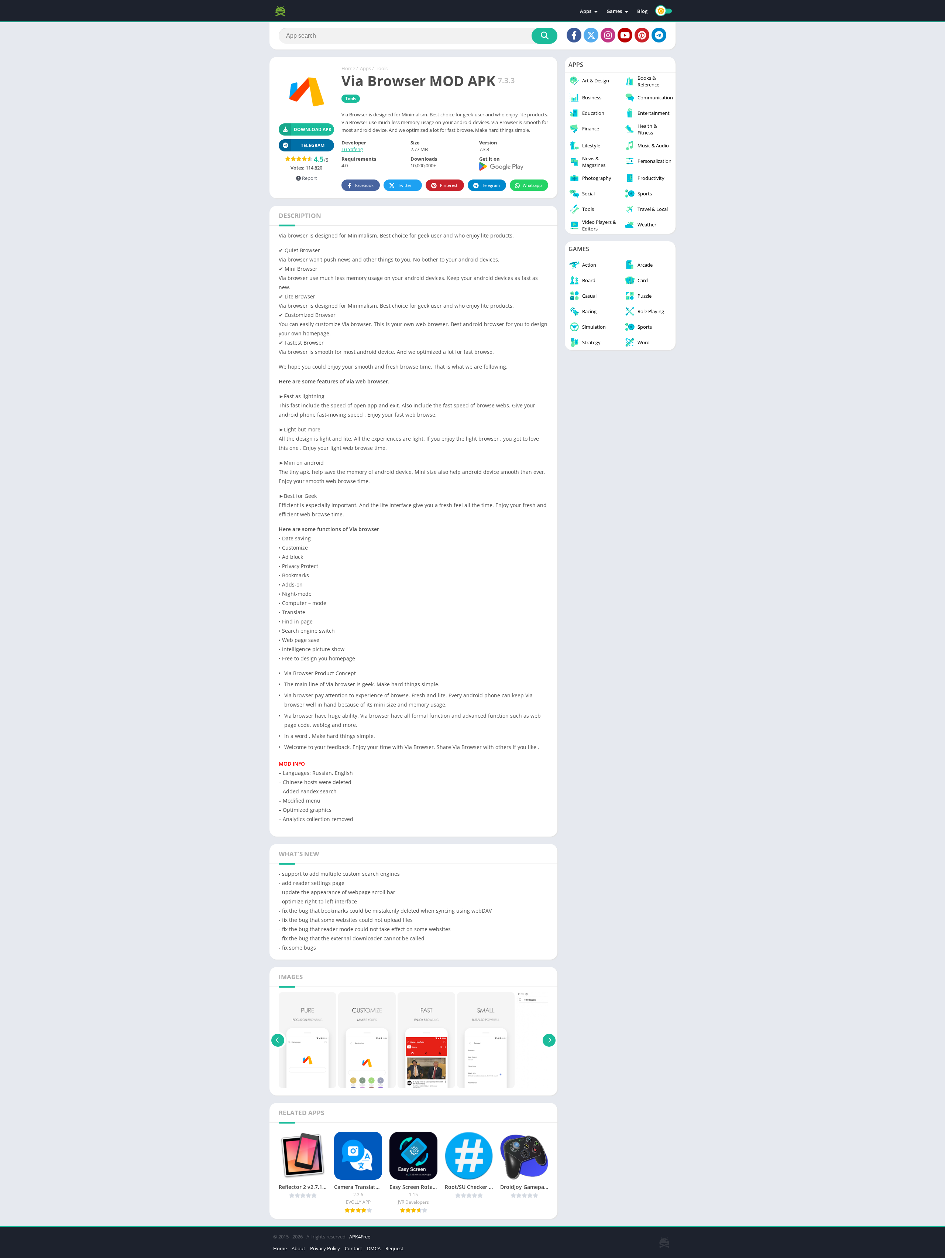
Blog (642, 11)
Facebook (364, 185)
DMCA (374, 1248)
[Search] (544, 36)
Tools (382, 68)
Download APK (312, 129)
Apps (585, 11)
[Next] (549, 1040)
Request (394, 1248)
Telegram (491, 185)
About (298, 1248)
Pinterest (448, 185)
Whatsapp (532, 185)
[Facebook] (574, 35)
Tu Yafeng (352, 149)
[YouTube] (625, 35)
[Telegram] (659, 35)
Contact (353, 1248)
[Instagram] (608, 35)
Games (614, 11)
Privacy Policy (325, 1248)
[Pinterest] (642, 35)
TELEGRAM (312, 145)
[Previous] (277, 1040)
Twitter (405, 185)
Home (348, 68)
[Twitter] (591, 35)
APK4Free (359, 1236)
